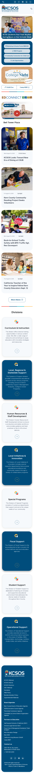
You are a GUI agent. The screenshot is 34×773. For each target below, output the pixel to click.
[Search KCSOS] (30, 1)
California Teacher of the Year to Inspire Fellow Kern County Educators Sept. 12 (16, 285)
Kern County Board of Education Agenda (16, 706)
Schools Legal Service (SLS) (12, 725)
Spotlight (20, 193)
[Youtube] (22, 1)
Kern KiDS (7, 735)
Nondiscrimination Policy (11, 695)
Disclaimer (7, 690)
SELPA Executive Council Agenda (13, 708)
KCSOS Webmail (9, 680)
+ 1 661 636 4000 (9, 752)
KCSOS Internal (8, 682)
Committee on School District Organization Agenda (16, 714)
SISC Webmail (8, 687)
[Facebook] (18, 1)
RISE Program (18, 51)
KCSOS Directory (9, 685)
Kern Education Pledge (10, 732)
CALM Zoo (10, 87)
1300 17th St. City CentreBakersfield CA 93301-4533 (12, 748)
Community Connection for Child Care (18, 55)
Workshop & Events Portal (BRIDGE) (18, 46)
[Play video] (17, 113)
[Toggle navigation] (3, 1)
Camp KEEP (24, 87)
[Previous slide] (4, 74)
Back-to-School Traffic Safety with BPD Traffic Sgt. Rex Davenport (16, 243)
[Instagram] (15, 1)
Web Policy (7, 692)
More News (16, 300)
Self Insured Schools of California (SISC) (15, 723)
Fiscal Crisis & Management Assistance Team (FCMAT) (17, 729)
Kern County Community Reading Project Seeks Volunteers (15, 200)
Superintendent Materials (11, 697)
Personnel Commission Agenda (13, 711)
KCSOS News (22, 153)
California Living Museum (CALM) (13, 737)
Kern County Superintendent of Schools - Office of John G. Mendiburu (16, 765)
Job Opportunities (17, 60)
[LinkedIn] (26, 1)
